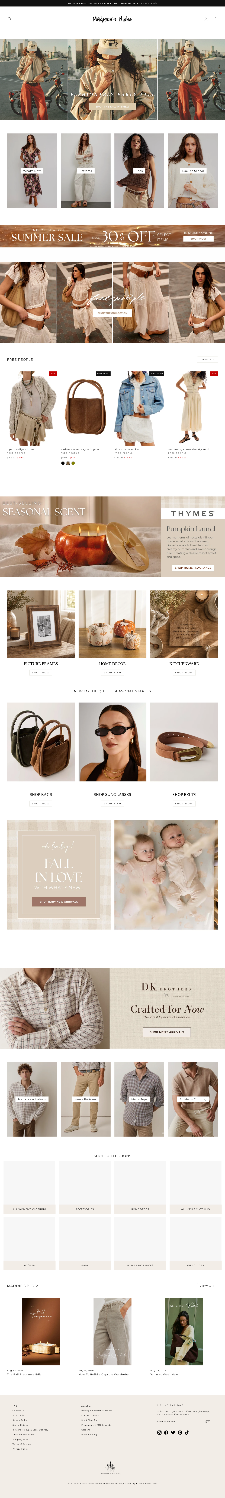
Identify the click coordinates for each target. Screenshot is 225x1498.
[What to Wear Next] (184, 1331)
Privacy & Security (125, 1483)
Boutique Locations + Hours (96, 1410)
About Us (86, 1406)
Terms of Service (21, 1444)
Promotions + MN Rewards (96, 1425)
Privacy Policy (20, 1449)
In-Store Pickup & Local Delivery (30, 1430)
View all (207, 359)
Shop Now (41, 672)
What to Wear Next (164, 1374)
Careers (85, 1430)
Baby (172, 32)
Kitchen (135, 32)
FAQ (14, 1406)
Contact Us (18, 1410)
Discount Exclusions (23, 1434)
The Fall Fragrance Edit (24, 1374)
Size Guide (18, 1415)
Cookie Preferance (147, 1483)
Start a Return (20, 1425)
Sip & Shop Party (90, 1420)
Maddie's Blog (89, 1434)
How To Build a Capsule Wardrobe (103, 1374)
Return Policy (20, 1420)
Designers (52, 32)
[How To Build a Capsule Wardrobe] (112, 1331)
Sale (202, 32)
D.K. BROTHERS (90, 1415)
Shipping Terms (21, 1439)
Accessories (80, 32)
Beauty (155, 32)
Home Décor (110, 32)
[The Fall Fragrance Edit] (41, 1331)
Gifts (187, 32)
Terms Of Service (105, 1483)
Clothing (28, 32)
